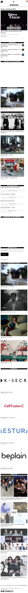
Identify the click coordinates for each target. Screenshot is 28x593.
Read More (3, 36)
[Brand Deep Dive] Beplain (7, 468)
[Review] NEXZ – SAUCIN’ (7, 155)
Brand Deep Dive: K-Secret (7, 392)
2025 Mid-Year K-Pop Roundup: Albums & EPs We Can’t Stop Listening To (13, 578)
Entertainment (11, 9)
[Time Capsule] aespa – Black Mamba (10, 187)
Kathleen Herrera (13, 197)
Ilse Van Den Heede (14, 34)
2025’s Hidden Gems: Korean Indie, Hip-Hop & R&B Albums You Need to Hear (12, 525)
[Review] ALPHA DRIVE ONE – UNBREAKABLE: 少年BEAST (12, 132)
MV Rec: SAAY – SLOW (6, 337)
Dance (3, 9)
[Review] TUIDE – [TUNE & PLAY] (9, 177)
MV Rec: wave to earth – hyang (8, 312)
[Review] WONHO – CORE (8, 207)
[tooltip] (1, 591)
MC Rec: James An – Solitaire (8, 194)
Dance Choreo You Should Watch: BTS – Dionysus (12, 32)
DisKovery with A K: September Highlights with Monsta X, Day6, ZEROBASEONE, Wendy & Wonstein (14, 499)
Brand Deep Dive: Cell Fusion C (8, 417)
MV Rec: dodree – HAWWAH (7, 108)
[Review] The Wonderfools (7, 201)
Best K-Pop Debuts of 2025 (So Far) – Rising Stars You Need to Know (13, 552)
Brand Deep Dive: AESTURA (7, 443)
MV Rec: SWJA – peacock (6, 362)
